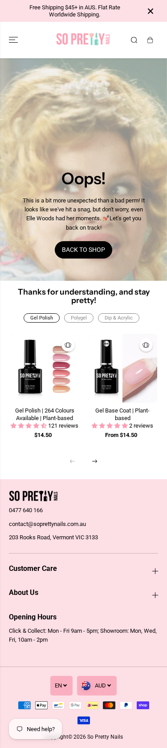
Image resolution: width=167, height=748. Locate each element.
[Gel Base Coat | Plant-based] (122, 368)
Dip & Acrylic (119, 318)
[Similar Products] (68, 345)
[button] (14, 40)
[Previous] (72, 461)
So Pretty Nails (105, 737)
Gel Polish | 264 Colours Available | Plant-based (44, 414)
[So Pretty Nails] (83, 40)
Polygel (79, 318)
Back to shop (83, 249)
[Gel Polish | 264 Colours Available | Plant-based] (44, 368)
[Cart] (150, 40)
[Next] (95, 461)
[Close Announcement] (150, 11)
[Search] (134, 40)
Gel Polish (41, 318)
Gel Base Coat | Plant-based (122, 414)
